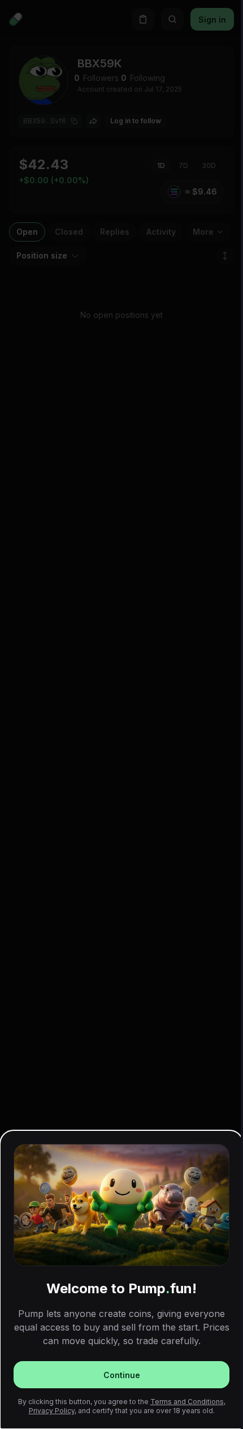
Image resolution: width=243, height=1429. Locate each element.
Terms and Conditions (187, 1401)
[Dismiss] (121, 714)
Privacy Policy (52, 1410)
